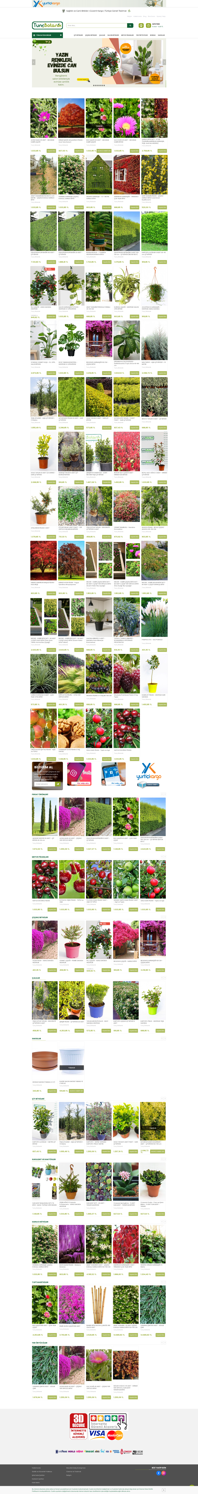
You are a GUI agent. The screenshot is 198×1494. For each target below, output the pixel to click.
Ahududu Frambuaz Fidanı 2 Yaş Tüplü (126, 696)
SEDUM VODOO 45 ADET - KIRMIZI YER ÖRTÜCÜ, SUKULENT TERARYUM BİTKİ (126, 1388)
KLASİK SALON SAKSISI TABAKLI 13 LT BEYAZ (71, 1082)
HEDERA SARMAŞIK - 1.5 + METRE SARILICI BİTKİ (97, 198)
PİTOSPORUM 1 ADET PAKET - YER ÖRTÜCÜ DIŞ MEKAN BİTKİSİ (70, 528)
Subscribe (58, 784)
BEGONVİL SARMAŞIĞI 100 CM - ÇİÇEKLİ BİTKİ (97, 363)
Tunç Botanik (35, 145)
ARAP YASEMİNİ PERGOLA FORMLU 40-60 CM (98, 308)
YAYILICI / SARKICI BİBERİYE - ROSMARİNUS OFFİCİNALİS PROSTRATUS (124, 640)
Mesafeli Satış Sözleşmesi (75, 1468)
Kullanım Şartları (38, 1479)
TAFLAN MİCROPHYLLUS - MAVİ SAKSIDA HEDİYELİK (70, 1022)
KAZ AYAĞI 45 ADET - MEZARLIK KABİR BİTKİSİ (125, 141)
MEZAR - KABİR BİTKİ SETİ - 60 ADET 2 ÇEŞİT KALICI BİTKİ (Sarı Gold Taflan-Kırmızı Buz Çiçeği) (43, 640)
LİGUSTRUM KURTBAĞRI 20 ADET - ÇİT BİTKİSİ (70, 254)
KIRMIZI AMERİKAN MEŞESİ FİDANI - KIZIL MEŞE (43, 584)
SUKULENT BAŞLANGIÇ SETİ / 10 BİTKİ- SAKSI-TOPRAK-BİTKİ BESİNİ (153, 1204)
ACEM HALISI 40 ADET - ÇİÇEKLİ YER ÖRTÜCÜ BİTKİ (43, 839)
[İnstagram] (163, 1473)
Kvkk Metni (36, 1482)
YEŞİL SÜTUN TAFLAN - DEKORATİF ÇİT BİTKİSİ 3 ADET (98, 528)
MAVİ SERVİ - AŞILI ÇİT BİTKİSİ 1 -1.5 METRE (154, 363)
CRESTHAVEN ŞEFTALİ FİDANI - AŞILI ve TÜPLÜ (43, 751)
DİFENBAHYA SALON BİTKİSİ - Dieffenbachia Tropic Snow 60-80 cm (126, 364)
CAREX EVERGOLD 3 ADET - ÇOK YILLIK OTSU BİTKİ (42, 696)
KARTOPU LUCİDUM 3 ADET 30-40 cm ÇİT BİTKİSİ (154, 254)
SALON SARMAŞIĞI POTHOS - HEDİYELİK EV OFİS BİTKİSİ (69, 308)
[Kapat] (163, 1490)
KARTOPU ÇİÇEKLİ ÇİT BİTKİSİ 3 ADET (97, 1022)
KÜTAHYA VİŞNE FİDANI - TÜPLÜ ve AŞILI (44, 901)
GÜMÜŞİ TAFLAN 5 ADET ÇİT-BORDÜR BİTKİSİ (69, 474)
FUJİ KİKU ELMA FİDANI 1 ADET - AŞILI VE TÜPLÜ (70, 901)
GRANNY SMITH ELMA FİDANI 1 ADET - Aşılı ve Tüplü (99, 901)
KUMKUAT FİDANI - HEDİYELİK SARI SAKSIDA (153, 696)
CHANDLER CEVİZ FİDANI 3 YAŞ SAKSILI (69, 751)
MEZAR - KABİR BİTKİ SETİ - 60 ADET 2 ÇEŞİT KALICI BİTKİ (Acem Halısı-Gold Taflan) (71, 640)
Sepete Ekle (51, 151)
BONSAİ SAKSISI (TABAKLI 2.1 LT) (44, 1082)
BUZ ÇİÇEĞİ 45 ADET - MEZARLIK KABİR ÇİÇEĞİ (97, 141)
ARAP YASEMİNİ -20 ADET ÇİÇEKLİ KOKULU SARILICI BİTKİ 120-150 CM (98, 1326)
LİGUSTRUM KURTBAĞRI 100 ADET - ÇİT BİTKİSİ (43, 254)
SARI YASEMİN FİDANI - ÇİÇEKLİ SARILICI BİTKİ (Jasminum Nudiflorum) (152, 198)
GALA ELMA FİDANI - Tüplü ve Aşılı (98, 750)
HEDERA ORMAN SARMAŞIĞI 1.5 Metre (124, 1266)
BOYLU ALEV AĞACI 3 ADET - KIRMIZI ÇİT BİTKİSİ (154, 474)
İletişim (129, 16)
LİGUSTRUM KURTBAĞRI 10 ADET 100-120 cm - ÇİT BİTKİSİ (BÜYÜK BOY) (125, 840)
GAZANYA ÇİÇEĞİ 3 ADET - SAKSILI (153, 961)
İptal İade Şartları (38, 1475)
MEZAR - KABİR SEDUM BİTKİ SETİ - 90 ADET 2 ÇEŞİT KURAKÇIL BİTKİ (154, 584)
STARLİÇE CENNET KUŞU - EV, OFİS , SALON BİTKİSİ (43, 363)
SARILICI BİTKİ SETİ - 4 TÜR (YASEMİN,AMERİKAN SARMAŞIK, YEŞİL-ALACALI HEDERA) (153, 141)
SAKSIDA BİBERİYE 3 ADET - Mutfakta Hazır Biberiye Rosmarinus (95, 640)
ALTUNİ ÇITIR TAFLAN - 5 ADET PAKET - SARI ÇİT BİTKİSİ (124, 419)
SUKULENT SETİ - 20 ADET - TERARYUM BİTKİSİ (69, 1204)
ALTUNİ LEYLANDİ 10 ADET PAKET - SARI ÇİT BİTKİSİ (152, 839)
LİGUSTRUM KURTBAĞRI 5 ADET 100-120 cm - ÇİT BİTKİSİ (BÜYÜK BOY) (126, 254)
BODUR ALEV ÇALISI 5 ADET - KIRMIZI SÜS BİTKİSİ (124, 474)
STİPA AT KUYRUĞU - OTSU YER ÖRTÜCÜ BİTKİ (69, 696)
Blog (144, 16)
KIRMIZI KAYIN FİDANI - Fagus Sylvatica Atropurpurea (69, 584)
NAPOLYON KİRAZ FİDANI (122, 750)
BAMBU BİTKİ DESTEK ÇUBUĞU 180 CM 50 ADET (71, 1326)
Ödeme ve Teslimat (73, 1471)
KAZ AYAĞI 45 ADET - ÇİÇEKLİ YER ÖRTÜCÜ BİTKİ (98, 1387)
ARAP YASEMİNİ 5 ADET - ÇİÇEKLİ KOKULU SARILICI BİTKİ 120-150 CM (71, 1266)
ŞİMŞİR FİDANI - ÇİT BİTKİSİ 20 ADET (45, 1022)
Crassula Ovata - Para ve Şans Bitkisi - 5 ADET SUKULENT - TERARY (125, 1204)
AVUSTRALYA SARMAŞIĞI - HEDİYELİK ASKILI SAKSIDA (151, 308)
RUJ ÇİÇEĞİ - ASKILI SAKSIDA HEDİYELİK (41, 308)
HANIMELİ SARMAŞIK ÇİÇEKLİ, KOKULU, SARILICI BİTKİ (69, 198)
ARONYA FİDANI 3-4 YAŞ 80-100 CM (98, 696)
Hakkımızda (137, 16)
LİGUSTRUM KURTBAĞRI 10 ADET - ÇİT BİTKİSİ (71, 839)
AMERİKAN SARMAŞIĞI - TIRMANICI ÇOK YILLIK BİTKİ (126, 198)
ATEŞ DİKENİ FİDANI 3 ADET (40, 528)
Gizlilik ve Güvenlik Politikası (42, 1471)
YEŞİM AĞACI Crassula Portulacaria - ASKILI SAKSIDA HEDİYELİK (43, 1204)
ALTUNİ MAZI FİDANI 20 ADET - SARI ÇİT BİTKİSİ (71, 419)
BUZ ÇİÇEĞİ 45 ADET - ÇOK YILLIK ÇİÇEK (98, 839)
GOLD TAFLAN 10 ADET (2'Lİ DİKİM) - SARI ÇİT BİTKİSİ (43, 474)
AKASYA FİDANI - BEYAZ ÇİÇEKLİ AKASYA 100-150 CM (153, 528)
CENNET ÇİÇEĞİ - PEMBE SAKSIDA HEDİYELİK (44, 962)
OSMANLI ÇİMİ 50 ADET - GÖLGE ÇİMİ (44, 1387)
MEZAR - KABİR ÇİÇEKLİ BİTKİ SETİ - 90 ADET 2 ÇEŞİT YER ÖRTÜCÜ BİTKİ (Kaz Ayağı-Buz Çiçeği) (126, 584)
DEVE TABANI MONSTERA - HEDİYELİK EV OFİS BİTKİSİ (68, 363)
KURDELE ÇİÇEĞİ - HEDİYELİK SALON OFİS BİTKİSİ (126, 308)
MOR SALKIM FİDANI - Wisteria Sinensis (43, 1266)
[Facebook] (158, 1473)
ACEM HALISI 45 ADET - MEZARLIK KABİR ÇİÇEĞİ (42, 141)
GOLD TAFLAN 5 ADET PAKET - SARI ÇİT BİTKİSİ (99, 1143)
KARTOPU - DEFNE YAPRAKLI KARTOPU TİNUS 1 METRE (69, 1143)
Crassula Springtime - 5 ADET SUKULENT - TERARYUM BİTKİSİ (97, 1204)
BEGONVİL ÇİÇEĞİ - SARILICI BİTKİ (98, 961)
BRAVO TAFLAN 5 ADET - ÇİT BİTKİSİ (154, 419)
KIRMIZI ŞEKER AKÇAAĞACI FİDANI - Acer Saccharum (71, 141)
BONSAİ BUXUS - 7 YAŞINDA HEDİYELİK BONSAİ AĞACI (96, 254)
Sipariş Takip (161, 16)
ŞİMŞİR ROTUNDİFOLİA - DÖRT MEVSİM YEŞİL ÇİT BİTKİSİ (96, 474)
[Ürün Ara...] (130, 25)
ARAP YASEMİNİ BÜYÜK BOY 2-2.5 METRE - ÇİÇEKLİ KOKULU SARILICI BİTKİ (42, 198)
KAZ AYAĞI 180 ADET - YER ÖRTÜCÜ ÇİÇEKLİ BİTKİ (150, 1326)
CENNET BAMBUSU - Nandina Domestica (124, 528)
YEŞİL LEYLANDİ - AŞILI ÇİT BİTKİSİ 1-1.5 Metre (43, 419)
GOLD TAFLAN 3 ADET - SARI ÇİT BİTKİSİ (97, 419)
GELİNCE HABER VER (104, 151)
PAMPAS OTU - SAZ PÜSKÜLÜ (152, 640)
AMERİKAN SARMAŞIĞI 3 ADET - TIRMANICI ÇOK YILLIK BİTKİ (98, 1266)
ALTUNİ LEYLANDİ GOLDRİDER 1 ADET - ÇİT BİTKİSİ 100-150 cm (124, 1143)
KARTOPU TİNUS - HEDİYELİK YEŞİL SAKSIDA (125, 1022)
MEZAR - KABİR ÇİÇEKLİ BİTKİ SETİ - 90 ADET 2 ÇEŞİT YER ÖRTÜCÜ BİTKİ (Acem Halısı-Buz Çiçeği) (98, 584)
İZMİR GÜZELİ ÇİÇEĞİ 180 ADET (42, 1326)
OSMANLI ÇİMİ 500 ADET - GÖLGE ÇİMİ (125, 1326)
